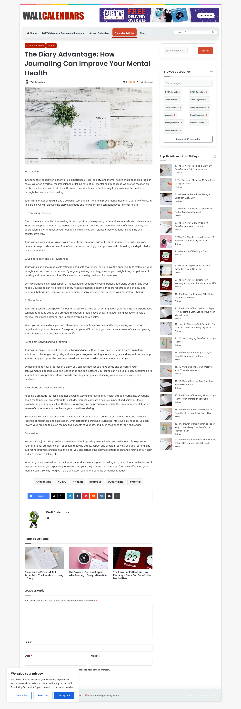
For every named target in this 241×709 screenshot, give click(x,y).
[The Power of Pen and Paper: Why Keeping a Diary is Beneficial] (88, 558)
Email (28, 655)
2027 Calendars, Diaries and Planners (63, 33)
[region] (43, 685)
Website (95, 655)
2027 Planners (171, 107)
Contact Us (202, 695)
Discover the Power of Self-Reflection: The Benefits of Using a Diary (44, 575)
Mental (136, 481)
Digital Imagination (109, 695)
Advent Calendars (99, 33)
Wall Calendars (37, 82)
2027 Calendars (197, 92)
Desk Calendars (197, 115)
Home (33, 33)
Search (205, 50)
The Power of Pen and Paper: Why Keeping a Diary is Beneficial (88, 573)
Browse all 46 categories (188, 139)
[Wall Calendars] (53, 16)
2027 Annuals (171, 92)
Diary (63, 481)
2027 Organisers (198, 99)
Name (28, 642)
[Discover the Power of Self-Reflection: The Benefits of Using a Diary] (44, 558)
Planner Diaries (197, 123)
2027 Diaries (171, 99)
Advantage (44, 481)
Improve (96, 481)
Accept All (64, 695)
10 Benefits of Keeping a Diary (192, 251)
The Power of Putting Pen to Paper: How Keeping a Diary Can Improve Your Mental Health (195, 311)
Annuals (168, 115)
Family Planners (172, 123)
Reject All (43, 695)
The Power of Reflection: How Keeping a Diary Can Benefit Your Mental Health (132, 575)
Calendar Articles (124, 33)
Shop (142, 33)
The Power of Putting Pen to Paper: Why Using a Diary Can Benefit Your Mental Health (195, 427)
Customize (21, 695)
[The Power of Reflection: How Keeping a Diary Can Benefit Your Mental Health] (132, 558)
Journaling (116, 481)
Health (78, 481)
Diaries (51, 45)
